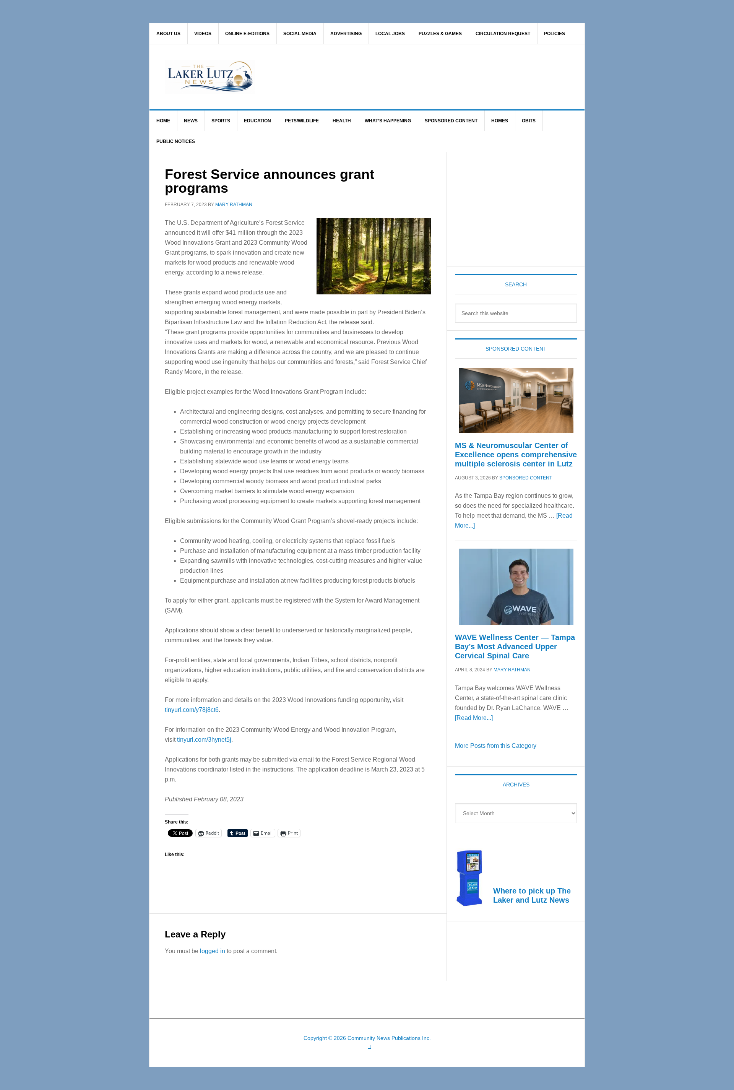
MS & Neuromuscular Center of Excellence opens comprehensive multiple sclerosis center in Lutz (516, 454)
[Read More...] (474, 718)
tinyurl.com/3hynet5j (204, 739)
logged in (212, 951)
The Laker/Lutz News (386, 77)
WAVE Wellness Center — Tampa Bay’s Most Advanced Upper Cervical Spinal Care (515, 646)
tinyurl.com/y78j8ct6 (192, 710)
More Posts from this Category (495, 745)
